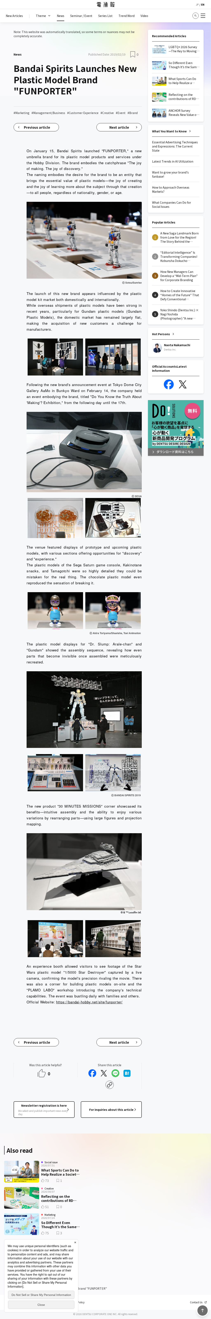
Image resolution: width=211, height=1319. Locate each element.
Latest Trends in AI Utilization (172, 161)
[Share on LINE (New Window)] (115, 1073)
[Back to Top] (202, 1310)
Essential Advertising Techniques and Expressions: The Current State (175, 146)
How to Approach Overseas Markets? (170, 189)
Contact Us (196, 1302)
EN (202, 4)
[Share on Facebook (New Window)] (92, 1073)
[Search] (195, 16)
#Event (120, 113)
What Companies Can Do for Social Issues (171, 204)
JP (197, 4)
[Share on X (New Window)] (104, 1073)
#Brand (133, 113)
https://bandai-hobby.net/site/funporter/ (89, 1001)
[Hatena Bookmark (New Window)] (127, 1073)
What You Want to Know (169, 131)
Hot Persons (161, 334)
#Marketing (21, 113)
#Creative (107, 113)
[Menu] (203, 16)
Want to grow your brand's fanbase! (170, 174)
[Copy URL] (110, 1085)
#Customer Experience (82, 113)
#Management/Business (48, 113)
